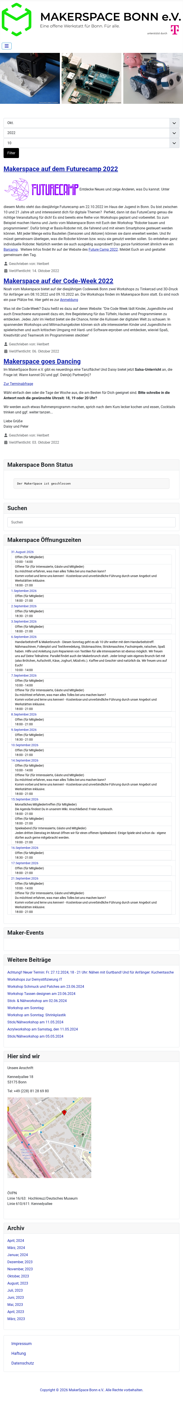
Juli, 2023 (15, 1290)
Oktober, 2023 (18, 1276)
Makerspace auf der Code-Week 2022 (58, 281)
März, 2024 (16, 1248)
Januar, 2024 (17, 1255)
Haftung (18, 1353)
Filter (11, 153)
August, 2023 (17, 1283)
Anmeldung (69, 300)
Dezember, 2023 (20, 1262)
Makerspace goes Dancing (42, 361)
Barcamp (11, 249)
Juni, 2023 (15, 1297)
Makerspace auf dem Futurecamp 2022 (61, 169)
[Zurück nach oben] (175, 1394)
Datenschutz (22, 1363)
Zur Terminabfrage (18, 384)
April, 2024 (15, 1241)
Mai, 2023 (15, 1305)
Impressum (21, 1343)
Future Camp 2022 (103, 249)
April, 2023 (15, 1312)
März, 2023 (16, 1319)
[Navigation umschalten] (7, 46)
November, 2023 (20, 1269)
